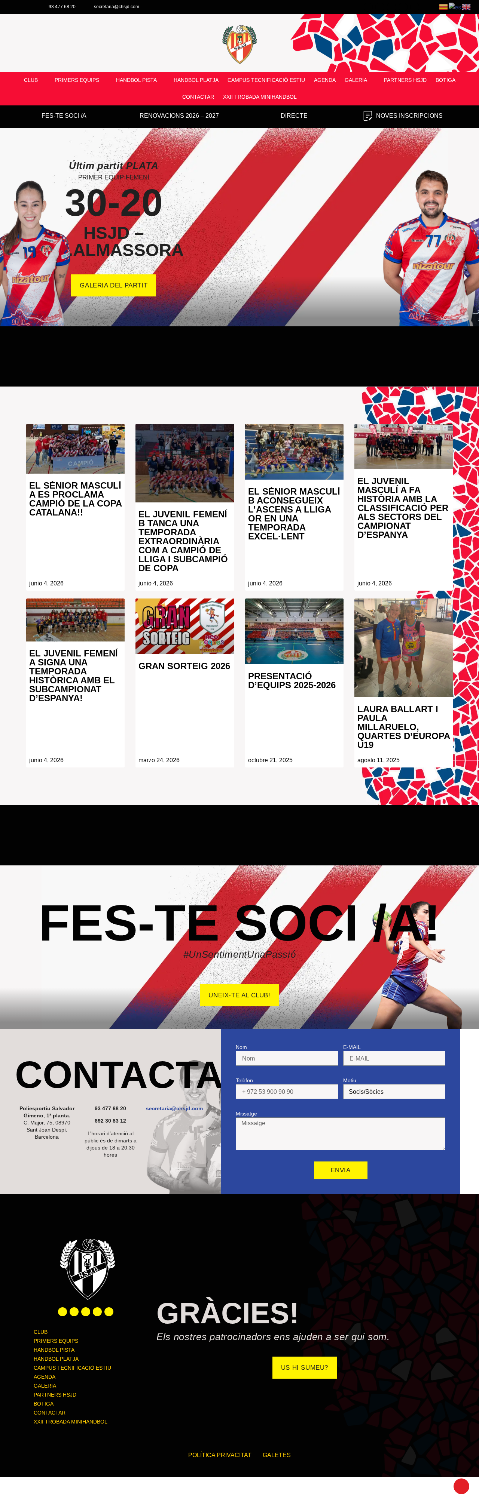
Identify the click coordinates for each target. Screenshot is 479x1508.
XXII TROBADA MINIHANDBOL (260, 97)
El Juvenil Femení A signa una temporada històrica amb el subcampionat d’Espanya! (73, 675)
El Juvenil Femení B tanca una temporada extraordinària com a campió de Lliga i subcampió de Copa (183, 541)
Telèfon (244, 1080)
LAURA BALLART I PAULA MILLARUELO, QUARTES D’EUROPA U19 (403, 727)
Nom (241, 1047)
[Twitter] (74, 1311)
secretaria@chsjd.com (174, 1108)
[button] (7, 221)
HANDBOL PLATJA (196, 80)
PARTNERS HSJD (405, 80)
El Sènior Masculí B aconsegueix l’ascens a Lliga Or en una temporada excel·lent (294, 513)
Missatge (246, 1114)
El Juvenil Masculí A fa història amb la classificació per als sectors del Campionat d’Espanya (402, 508)
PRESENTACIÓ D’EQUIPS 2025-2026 (292, 680)
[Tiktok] (108, 1311)
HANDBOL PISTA (136, 80)
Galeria (356, 80)
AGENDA (325, 80)
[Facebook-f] (62, 1311)
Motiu (349, 1080)
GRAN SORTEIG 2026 (184, 666)
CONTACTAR (198, 97)
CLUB (31, 80)
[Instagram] (85, 1311)
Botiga (445, 80)
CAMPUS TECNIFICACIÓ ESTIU (266, 80)
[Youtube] (97, 1311)
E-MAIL (352, 1047)
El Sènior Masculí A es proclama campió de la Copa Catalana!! (75, 498)
